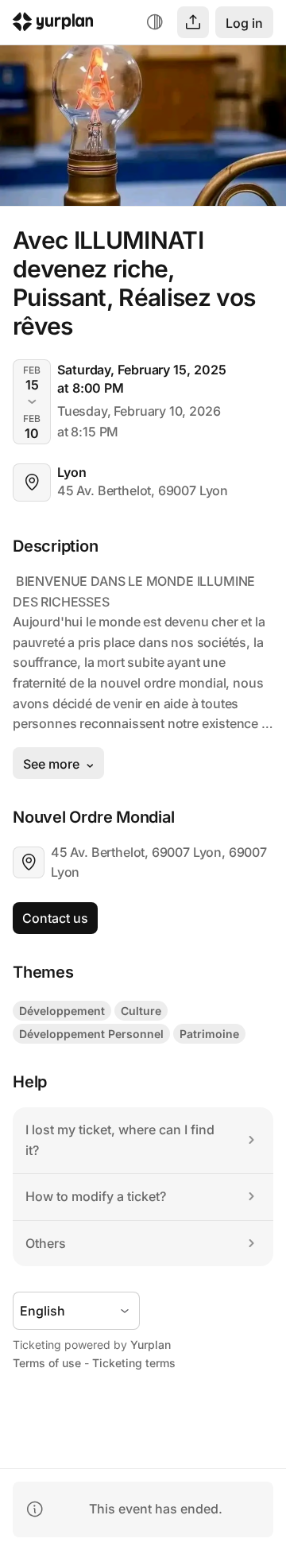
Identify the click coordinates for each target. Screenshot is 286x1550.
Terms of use (47, 1363)
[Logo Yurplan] (53, 24)
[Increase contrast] (155, 22)
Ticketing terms (134, 1363)
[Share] (193, 22)
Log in (244, 23)
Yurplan (150, 1344)
